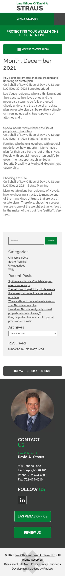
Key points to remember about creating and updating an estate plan (30, 79)
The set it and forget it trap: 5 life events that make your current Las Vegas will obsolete (31, 293)
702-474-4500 (27, 19)
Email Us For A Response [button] (34, 371)
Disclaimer (10, 564)
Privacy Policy (39, 564)
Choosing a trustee (15, 178)
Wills (11, 269)
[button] (59, 19)
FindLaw (48, 568)
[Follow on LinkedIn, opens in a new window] (22, 500)
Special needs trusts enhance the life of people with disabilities (28, 129)
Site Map (24, 564)
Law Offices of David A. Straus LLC (35, 555)
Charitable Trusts (18, 257)
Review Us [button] (32, 533)
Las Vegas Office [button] (32, 516)
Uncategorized (39, 88)
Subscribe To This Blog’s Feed (26, 349)
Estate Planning (40, 138)
